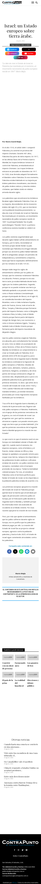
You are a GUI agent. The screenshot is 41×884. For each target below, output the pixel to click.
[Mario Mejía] (20, 565)
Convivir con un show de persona (8, 666)
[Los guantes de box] (33, 657)
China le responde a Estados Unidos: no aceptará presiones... (21, 769)
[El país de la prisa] (8, 675)
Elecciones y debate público (33, 683)
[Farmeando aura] (20, 657)
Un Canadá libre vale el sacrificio (18, 761)
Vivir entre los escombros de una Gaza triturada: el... (21, 754)
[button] (36, 2)
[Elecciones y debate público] (33, 675)
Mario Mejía (20, 573)
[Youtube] (26, 850)
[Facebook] (14, 850)
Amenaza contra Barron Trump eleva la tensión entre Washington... (20, 783)
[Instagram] (18, 850)
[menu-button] (33, 2)
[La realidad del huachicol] (20, 675)
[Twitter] (22, 850)
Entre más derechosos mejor (16, 776)
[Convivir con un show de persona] (8, 657)
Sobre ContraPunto (20, 856)
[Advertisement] (20, 116)
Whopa (14, 883)
